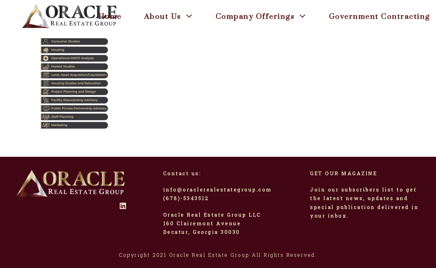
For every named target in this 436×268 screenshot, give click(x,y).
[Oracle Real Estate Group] (70, 16)
